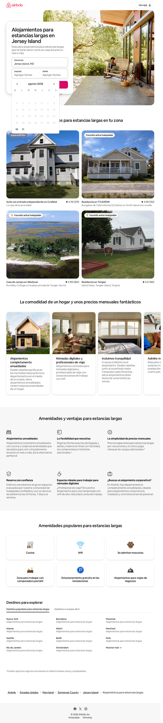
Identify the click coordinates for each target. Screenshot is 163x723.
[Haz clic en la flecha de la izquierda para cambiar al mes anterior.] (17, 84)
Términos (87, 717)
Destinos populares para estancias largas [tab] (27, 609)
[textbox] (25, 75)
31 (23, 129)
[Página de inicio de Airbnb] (14, 5)
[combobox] (39, 64)
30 (16, 129)
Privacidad (74, 717)
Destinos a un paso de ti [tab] (66, 609)
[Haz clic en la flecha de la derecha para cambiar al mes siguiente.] (54, 84)
